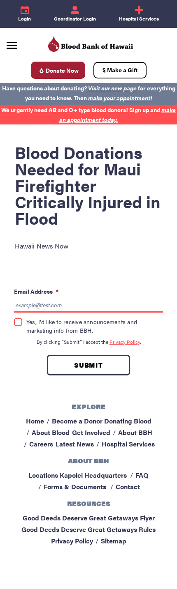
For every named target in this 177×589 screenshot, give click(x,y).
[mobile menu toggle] (12, 42)
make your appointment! (120, 98)
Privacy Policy (124, 341)
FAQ (141, 475)
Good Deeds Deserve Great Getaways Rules (88, 529)
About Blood (51, 432)
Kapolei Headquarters (93, 475)
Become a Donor (77, 421)
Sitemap (113, 540)
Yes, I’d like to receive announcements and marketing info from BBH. (81, 326)
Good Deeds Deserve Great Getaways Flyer (89, 517)
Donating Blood (127, 421)
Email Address (36, 291)
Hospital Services (128, 444)
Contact (128, 486)
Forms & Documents (75, 486)
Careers (41, 444)
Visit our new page (112, 88)
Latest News (75, 444)
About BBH (135, 432)
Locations (43, 475)
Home (35, 421)
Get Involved (91, 432)
